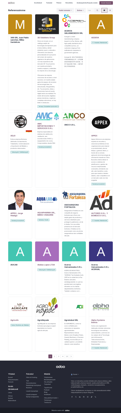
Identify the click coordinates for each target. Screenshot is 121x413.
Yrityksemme (48, 377)
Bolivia (79, 10)
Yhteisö (58, 3)
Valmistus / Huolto (43, 220)
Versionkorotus (31, 383)
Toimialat (49, 3)
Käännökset (12, 400)
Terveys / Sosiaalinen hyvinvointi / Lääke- (50, 106)
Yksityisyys (48, 400)
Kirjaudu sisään (92, 3)
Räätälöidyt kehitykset (33, 385)
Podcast (46, 390)
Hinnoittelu (69, 3)
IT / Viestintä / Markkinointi (99, 42)
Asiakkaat (47, 394)
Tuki (27, 381)
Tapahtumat (48, 387)
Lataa (10, 392)
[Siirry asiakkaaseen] (47, 24)
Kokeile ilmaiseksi (106, 3)
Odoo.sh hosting (31, 377)
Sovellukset (38, 3)
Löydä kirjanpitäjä (32, 391)
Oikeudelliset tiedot (50, 398)
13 (67, 356)
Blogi (45, 392)
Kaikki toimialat (64, 10)
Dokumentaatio (13, 379)
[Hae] (97, 10)
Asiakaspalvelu (82, 3)
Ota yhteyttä (48, 382)
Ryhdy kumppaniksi (32, 397)
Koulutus (29, 387)
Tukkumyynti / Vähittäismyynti (20, 152)
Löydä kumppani (31, 394)
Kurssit (10, 377)
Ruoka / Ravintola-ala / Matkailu (20, 325)
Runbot (10, 398)
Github (10, 396)
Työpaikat (47, 384)
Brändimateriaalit (49, 379)
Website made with (58, 410)
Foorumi (10, 382)
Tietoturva (47, 402)
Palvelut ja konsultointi (44, 147)
